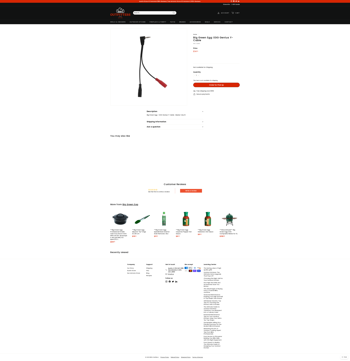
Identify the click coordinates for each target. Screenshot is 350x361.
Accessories (195, 22)
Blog (147, 273)
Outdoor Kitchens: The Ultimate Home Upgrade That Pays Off (212, 274)
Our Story (130, 268)
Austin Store (131, 270)
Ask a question (153, 127)
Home (195, 34)
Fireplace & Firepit (158, 22)
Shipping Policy (185, 357)
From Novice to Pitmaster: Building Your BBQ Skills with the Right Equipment (213, 338)
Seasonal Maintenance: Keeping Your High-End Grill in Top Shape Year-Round (213, 296)
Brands (182, 22)
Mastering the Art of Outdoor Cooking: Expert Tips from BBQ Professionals (212, 331)
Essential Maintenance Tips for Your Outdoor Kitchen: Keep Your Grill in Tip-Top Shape (213, 317)
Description (152, 111)
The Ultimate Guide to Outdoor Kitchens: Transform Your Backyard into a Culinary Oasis (212, 309)
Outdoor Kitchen (138, 22)
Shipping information (156, 121)
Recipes (149, 275)
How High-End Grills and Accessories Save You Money (212, 284)
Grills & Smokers (118, 22)
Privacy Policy (165, 357)
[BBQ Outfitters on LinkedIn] (176, 281)
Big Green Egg (130, 204)
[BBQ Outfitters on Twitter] (173, 281)
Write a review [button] (191, 191)
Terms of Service (197, 357)
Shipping (149, 268)
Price (195, 48)
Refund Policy (175, 357)
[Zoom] (148, 67)
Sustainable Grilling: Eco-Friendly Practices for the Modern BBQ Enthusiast (212, 324)
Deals (207, 22)
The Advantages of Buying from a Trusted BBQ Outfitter (213, 290)
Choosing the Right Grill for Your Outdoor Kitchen (213, 279)
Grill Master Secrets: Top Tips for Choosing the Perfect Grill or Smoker (212, 302)
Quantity (197, 72)
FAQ (147, 270)
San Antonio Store (133, 273)
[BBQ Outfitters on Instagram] (166, 281)
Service (217, 22)
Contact (229, 22)
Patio (172, 22)
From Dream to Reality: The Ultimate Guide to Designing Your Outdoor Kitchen (212, 345)
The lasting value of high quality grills (212, 269)
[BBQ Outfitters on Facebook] (170, 281)
